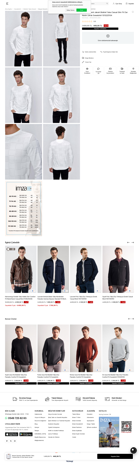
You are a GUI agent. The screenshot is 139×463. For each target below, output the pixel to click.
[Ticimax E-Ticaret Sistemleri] (69, 461)
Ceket (74, 437)
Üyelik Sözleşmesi (54, 427)
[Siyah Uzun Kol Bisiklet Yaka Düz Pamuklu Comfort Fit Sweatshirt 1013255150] (21, 348)
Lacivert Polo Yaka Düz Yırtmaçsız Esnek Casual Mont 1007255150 (83, 298)
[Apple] (11, 434)
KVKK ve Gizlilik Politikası (56, 430)
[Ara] (107, 3)
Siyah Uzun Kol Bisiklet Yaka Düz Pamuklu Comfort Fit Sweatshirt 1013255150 (16, 376)
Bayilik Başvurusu (40, 437)
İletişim (37, 430)
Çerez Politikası (53, 434)
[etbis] (126, 427)
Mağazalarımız (39, 440)
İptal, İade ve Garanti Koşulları (57, 417)
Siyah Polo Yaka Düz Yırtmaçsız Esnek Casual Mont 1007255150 (117, 298)
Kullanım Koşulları (53, 424)
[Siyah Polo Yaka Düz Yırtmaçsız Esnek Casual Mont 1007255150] (118, 269)
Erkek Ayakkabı (77, 430)
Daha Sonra (70, 10)
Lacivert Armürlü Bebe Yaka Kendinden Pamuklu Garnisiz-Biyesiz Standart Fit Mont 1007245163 (52, 298)
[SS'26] (109, 432)
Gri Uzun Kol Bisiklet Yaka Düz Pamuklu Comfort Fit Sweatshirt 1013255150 (115, 376)
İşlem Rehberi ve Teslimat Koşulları (59, 420)
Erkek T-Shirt (76, 417)
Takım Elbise (76, 414)
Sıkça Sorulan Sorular (55, 414)
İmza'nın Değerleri (40, 420)
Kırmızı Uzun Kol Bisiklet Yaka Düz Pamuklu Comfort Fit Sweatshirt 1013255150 (81, 376)
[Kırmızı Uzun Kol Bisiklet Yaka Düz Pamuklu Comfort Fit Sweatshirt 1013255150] (86, 348)
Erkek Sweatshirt (77, 424)
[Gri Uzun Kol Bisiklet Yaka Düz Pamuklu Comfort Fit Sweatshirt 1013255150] (118, 348)
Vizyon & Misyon (40, 417)
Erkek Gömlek (76, 420)
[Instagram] (15, 441)
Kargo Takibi (91, 424)
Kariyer (37, 427)
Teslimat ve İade (122, 72)
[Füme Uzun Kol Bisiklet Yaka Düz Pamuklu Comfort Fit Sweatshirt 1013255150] (53, 348)
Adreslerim (90, 417)
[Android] (26, 434)
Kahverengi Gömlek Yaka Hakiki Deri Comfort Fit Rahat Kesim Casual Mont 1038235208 (20, 298)
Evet (81, 10)
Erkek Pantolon (77, 427)
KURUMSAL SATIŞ (40, 434)
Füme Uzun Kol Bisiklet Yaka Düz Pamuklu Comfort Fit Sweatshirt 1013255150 (48, 376)
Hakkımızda (38, 414)
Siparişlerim (90, 420)
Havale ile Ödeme (53, 437)
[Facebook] (7, 441)
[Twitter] (11, 441)
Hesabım (89, 414)
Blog (36, 424)
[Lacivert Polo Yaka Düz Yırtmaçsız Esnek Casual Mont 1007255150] (85, 269)
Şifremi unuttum (92, 427)
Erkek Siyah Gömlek (78, 434)
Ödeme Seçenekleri (110, 72)
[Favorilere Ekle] (133, 12)
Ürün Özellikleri (87, 72)
